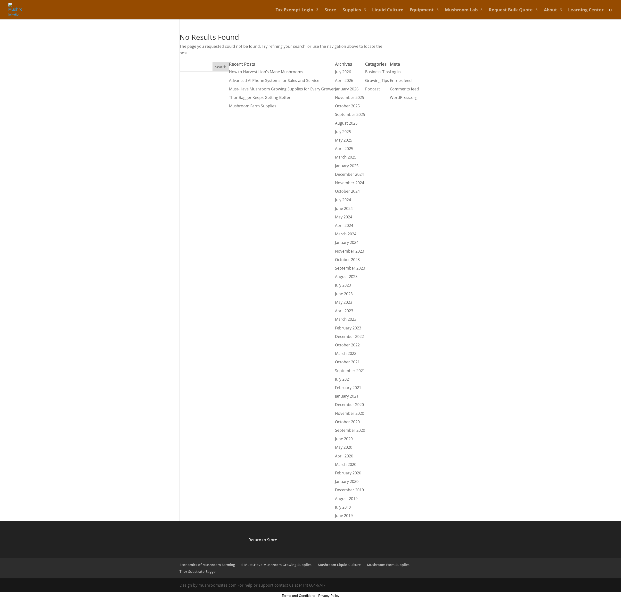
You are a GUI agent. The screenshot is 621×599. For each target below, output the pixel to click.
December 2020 (349, 404)
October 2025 (347, 106)
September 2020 (350, 430)
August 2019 (346, 498)
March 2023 (345, 319)
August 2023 (346, 276)
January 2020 (347, 481)
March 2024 (345, 234)
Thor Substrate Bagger (198, 571)
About (550, 10)
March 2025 (345, 157)
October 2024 (347, 191)
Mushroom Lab (461, 10)
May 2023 (343, 302)
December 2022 (349, 336)
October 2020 (347, 421)
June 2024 (344, 208)
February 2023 (348, 328)
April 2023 (344, 310)
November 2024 (349, 182)
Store (330, 10)
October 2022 (347, 345)
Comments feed (404, 89)
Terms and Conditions (298, 596)
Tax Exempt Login (294, 10)
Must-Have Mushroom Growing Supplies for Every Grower (282, 89)
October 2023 (347, 259)
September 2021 (350, 370)
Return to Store (263, 540)
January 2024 (347, 242)
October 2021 (347, 362)
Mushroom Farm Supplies (252, 106)
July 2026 (343, 71)
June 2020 (344, 438)
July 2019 (343, 507)
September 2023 (350, 268)
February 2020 (348, 473)
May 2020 (343, 447)
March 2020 (345, 464)
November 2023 (349, 251)
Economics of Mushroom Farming (207, 564)
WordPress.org (403, 97)
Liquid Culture (387, 10)
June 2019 (344, 515)
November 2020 (349, 413)
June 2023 (344, 293)
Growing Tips (377, 80)
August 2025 (346, 123)
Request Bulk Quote (511, 10)
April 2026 (344, 80)
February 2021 (348, 387)
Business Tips (377, 71)
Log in (395, 71)
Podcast (372, 89)
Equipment (422, 10)
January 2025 (347, 165)
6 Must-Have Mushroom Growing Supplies (276, 564)
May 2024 (343, 217)
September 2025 (350, 114)
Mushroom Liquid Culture (339, 564)
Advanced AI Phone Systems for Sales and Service (274, 80)
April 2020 (344, 456)
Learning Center (586, 10)
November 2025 (349, 97)
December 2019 (349, 490)
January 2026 (347, 89)
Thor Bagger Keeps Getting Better (260, 97)
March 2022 (345, 353)
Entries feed (401, 80)
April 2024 (344, 225)
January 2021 (347, 396)
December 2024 (349, 174)
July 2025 (343, 131)
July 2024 (343, 199)
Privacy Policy (328, 596)
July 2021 (343, 379)
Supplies (352, 10)
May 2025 (343, 140)
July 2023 (343, 285)
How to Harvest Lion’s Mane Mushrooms (266, 71)
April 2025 (344, 148)
